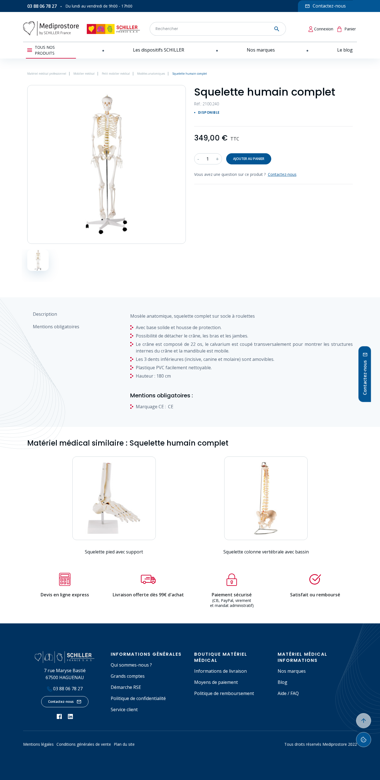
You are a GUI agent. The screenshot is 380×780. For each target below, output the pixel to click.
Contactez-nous (61, 701)
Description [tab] (45, 314)
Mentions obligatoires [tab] (56, 327)
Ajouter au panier (248, 158)
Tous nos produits (45, 50)
